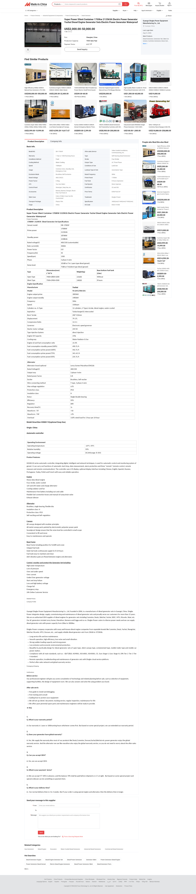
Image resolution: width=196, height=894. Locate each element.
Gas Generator (29, 849)
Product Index (133, 879)
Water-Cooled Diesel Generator (70, 849)
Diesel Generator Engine (33, 860)
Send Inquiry (82, 49)
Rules (170, 10)
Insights (149, 879)
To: (36, 810)
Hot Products (48, 879)
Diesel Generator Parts (104, 864)
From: (34, 805)
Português (64, 881)
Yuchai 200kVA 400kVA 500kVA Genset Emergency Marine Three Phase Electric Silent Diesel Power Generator (163, 270)
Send (41, 832)
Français (71, 881)
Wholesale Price (100, 879)
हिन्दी (125, 881)
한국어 (114, 881)
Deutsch (94, 881)
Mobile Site (142, 879)
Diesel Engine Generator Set (54, 860)
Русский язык (80, 881)
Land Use (115, 166)
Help (135, 10)
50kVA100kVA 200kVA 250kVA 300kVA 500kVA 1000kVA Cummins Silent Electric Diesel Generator (163, 224)
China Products (58, 879)
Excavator (53, 849)
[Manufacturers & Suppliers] (35, 4)
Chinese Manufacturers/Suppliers (74, 879)
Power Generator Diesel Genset (36, 864)
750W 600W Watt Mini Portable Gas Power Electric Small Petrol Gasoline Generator (163, 178)
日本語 (120, 881)
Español (57, 881)
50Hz (113, 174)
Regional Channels (122, 879)
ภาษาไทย (131, 881)
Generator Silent (91, 860)
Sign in (169, 5)
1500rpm (59, 166)
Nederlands (102, 881)
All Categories (31, 10)
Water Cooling (60, 162)
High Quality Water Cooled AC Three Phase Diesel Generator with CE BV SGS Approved (163, 208)
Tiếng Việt (145, 881)
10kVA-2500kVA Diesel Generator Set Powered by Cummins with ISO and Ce (163, 285)
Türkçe (138, 881)
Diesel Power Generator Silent (83, 864)
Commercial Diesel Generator (114, 849)
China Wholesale (89, 879)
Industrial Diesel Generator (92, 849)
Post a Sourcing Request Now (72, 836)
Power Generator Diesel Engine (110, 860)
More (144, 44)
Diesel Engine (42, 849)
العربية (109, 881)
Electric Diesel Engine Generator (60, 864)
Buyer (124, 10)
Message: (33, 815)
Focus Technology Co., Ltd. (84, 886)
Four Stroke (115, 159)
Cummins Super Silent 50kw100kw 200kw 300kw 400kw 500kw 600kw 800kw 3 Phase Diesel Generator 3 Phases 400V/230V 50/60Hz (163, 239)
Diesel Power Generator (74, 860)
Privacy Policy (128, 886)
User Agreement (109, 886)
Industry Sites (111, 879)
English (50, 881)
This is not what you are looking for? (49, 836)
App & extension (146, 10)
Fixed (57, 159)
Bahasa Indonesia (155, 881)
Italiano (88, 881)
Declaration (119, 886)
